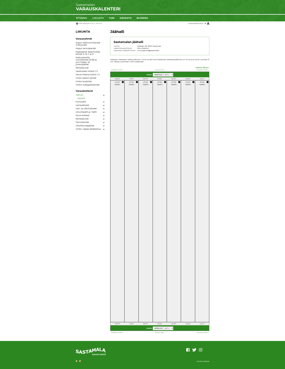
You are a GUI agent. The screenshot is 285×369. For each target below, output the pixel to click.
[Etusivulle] (98, 10)
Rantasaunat (82, 68)
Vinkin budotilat (84, 81)
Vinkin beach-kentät (86, 78)
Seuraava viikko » (203, 70)
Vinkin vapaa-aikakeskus (88, 129)
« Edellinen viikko (117, 70)
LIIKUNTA (98, 18)
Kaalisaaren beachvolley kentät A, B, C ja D (88, 53)
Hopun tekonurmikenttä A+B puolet (88, 44)
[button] (103, 95)
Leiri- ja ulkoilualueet (86, 108)
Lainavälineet (82, 105)
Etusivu (92, 23)
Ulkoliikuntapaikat (85, 125)
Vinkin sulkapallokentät (88, 85)
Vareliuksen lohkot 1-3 (87, 71)
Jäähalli (79, 95)
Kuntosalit (81, 102)
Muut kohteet (82, 115)
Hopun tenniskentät (86, 48)
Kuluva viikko (159, 70)
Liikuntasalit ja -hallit (86, 112)
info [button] (123, 82)
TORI (112, 18)
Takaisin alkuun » (202, 67)
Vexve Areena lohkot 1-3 (88, 74)
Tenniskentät (82, 122)
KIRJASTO (125, 18)
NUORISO (142, 18)
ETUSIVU (81, 18)
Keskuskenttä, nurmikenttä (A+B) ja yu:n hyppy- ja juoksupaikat (86, 61)
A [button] (205, 23)
